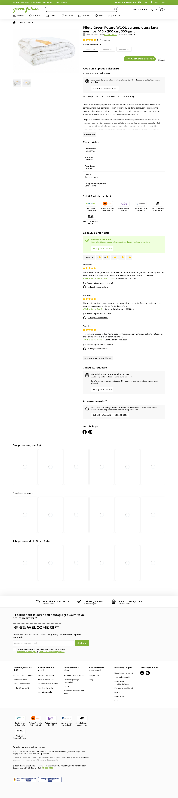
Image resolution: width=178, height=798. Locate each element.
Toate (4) (89, 257)
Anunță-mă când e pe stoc (140, 59)
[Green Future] (14, 22)
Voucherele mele (45, 688)
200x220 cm (124, 49)
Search (115, 9)
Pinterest (148, 673)
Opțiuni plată (112, 97)
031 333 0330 (159, 2)
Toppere (37, 16)
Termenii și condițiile (26, 652)
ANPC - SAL (119, 696)
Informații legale (123, 667)
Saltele (20, 16)
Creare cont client (46, 675)
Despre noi (94, 675)
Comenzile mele (20, 680)
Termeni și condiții (122, 677)
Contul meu (139, 9)
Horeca (116, 16)
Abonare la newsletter (105, 88)
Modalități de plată (21, 688)
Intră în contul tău (46, 680)
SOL (116, 700)
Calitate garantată (93, 601)
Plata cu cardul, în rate (130, 601)
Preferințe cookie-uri (123, 688)
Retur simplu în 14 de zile (55, 601)
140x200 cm (90, 49)
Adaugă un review (102, 249)
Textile (53, 16)
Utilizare (99, 97)
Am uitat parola (45, 692)
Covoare (86, 16)
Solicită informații (102, 415)
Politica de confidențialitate (52, 652)
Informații (88, 97)
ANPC (117, 692)
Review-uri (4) (127, 97)
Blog (91, 680)
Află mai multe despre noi (97, 668)
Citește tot (89, 134)
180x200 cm (107, 49)
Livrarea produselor (21, 684)
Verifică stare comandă (125, 2)
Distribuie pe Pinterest (90, 432)
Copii (101, 16)
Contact (145, 2)
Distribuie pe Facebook (84, 432)
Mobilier (69, 16)
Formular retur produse (74, 675)
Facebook (142, 673)
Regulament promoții (123, 673)
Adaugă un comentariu (98, 287)
